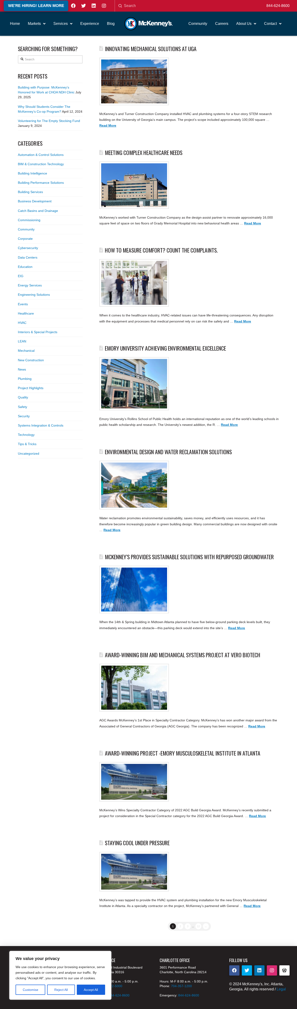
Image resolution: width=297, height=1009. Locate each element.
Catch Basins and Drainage (38, 211)
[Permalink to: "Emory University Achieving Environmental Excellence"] (134, 383)
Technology (26, 435)
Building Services (30, 192)
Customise (30, 990)
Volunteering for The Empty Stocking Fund (49, 121)
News (22, 369)
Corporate (25, 238)
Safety (22, 407)
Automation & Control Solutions (41, 155)
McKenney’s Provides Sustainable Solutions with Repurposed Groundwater (189, 557)
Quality (23, 397)
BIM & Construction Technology (41, 164)
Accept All (91, 990)
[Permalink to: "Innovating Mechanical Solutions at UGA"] (134, 81)
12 (198, 926)
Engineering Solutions (34, 294)
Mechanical (26, 350)
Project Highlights (30, 388)
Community (26, 229)
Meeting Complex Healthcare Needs (143, 152)
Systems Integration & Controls (40, 425)
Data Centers (27, 257)
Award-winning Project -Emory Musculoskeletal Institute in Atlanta (182, 753)
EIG (20, 276)
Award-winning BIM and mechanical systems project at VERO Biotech (182, 655)
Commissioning (29, 220)
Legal (281, 989)
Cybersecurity (28, 248)
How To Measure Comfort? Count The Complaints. (161, 250)
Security (24, 416)
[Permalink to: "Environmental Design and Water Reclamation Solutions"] (134, 485)
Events (23, 304)
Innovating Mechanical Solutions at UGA (151, 49)
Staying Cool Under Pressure (137, 843)
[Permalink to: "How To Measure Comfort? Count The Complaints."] (134, 283)
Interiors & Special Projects (37, 332)
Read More (107, 125)
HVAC (22, 323)
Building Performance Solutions (41, 182)
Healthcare (26, 313)
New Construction (31, 360)
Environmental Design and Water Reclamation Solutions (168, 452)
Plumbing (25, 379)
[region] (60, 975)
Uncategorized (28, 453)
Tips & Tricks (27, 444)
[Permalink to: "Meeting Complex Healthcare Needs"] (134, 185)
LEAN (22, 341)
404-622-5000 (111, 986)
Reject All (61, 990)
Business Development (35, 201)
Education (25, 267)
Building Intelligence (32, 173)
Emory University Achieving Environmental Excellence (165, 348)
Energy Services (30, 285)
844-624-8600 (278, 6)
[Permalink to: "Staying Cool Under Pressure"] (134, 872)
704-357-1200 (181, 986)
